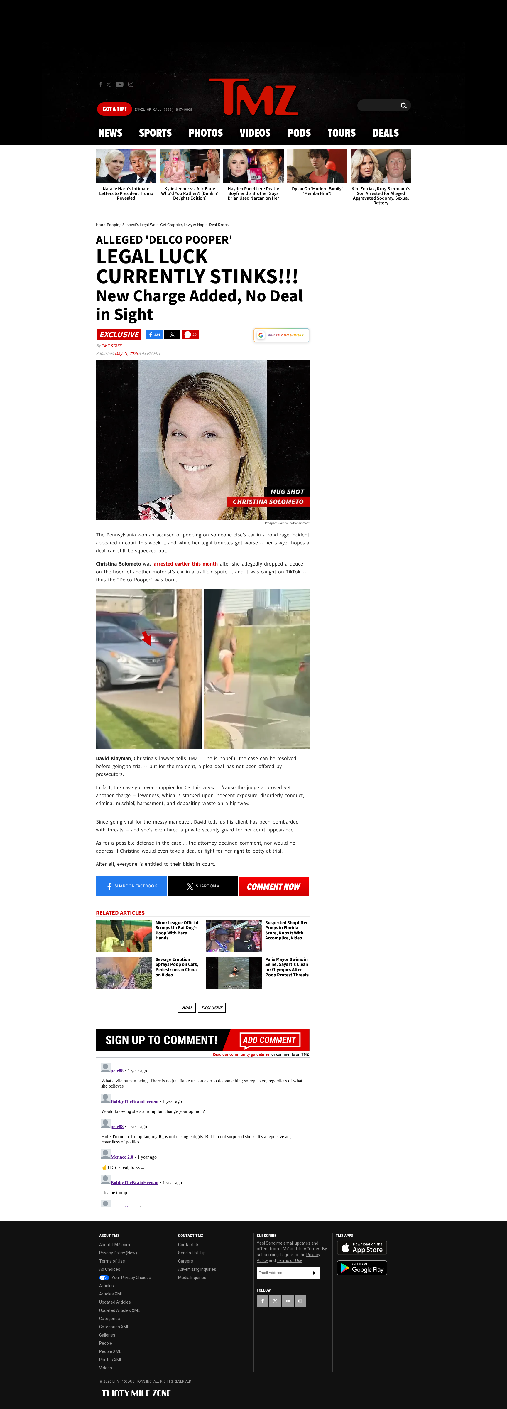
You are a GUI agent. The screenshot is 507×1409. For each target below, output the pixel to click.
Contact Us (189, 1244)
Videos (255, 133)
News (110, 133)
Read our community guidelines (241, 1054)
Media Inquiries (192, 1277)
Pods (299, 133)
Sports (155, 133)
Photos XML (110, 1359)
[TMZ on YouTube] (288, 1301)
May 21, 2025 (126, 353)
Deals (386, 133)
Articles (106, 1285)
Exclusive (211, 1007)
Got (114, 109)
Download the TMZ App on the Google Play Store (362, 1267)
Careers (185, 1261)
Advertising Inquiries (197, 1269)
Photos (206, 133)
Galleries (107, 1335)
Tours (342, 133)
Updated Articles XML (119, 1310)
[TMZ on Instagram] (131, 84)
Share (135, 886)
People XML (110, 1351)
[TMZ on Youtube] (120, 84)
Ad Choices (109, 1269)
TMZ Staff (111, 345)
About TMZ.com (114, 1244)
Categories (109, 1318)
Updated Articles (115, 1302)
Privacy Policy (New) (118, 1253)
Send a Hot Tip (192, 1253)
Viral (186, 1007)
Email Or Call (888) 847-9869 (163, 110)
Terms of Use (112, 1261)
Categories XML (114, 1326)
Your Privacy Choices (131, 1277)
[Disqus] (203, 1134)
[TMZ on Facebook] (101, 84)
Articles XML (111, 1294)
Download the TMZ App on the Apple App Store (362, 1248)
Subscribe (314, 1273)
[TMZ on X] (110, 84)
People (105, 1343)
